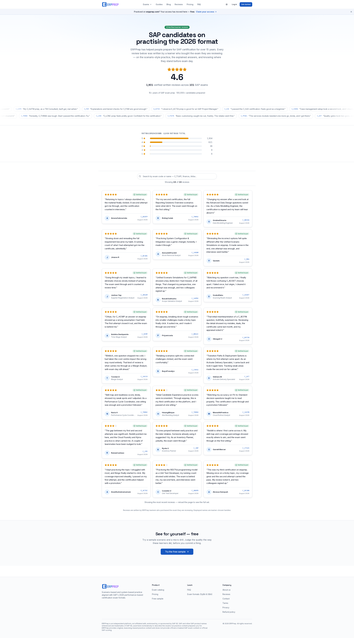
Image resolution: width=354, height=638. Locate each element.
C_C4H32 (195, 370)
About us (226, 590)
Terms (225, 603)
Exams (146, 4)
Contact (226, 598)
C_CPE (145, 451)
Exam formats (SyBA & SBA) (199, 594)
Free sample (157, 598)
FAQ (199, 4)
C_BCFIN (246, 337)
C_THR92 (195, 217)
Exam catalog (158, 590)
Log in (234, 4)
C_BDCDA (246, 220)
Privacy (225, 607)
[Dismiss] (351, 11)
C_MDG (246, 259)
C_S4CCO (144, 376)
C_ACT (246, 376)
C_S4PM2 (195, 298)
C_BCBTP (144, 217)
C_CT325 (246, 448)
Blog (168, 4)
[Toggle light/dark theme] (226, 4)
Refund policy (228, 612)
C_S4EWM (195, 252)
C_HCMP (145, 334)
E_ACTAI (144, 490)
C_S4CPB (246, 412)
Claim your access (205, 12)
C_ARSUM (144, 295)
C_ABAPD (195, 490)
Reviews (179, 4)
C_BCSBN (246, 490)
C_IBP (196, 448)
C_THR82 (144, 412)
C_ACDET (246, 295)
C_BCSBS (144, 256)
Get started (246, 4)
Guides (159, 4)
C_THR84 (195, 412)
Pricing (190, 4)
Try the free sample (175, 551)
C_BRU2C (195, 334)
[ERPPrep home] (110, 4)
